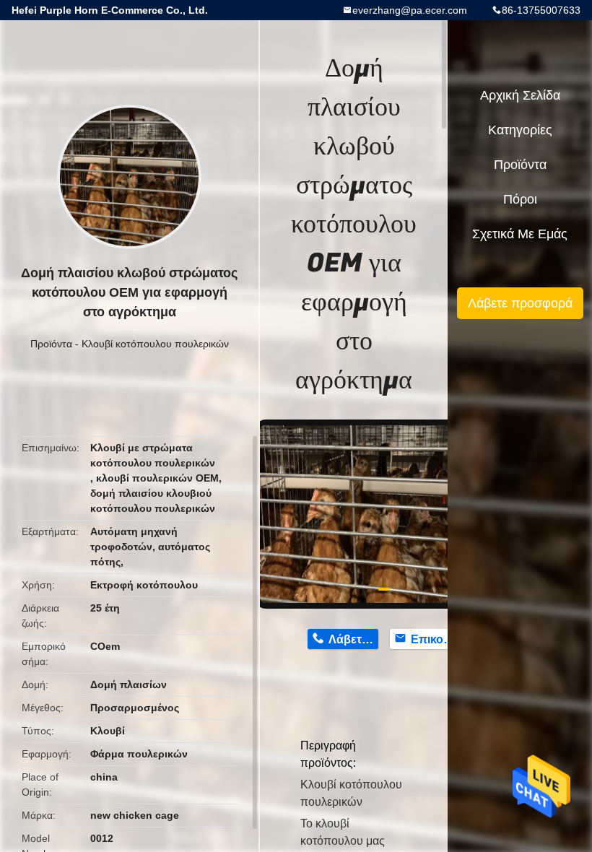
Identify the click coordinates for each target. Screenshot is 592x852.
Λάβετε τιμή (353, 639)
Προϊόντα (51, 343)
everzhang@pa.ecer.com (409, 10)
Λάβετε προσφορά (520, 303)
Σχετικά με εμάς (519, 234)
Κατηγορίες (520, 130)
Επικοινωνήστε (436, 639)
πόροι (520, 199)
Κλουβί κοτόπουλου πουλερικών (155, 343)
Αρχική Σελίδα (520, 95)
